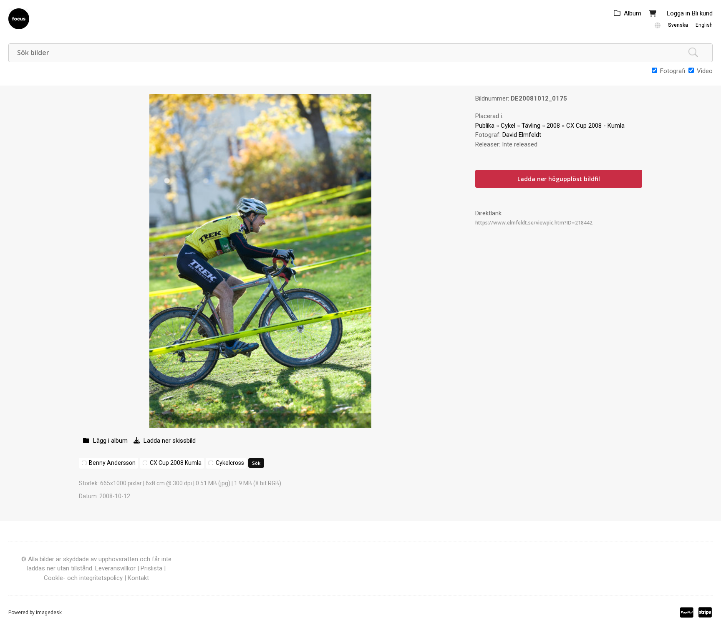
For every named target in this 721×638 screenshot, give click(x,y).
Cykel (508, 125)
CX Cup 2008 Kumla (176, 462)
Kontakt (138, 578)
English (704, 25)
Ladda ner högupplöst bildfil (558, 179)
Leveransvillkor (115, 568)
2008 (553, 125)
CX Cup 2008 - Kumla (595, 125)
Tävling (531, 125)
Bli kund (702, 13)
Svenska (678, 25)
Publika (484, 125)
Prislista (151, 568)
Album (632, 13)
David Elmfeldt (521, 135)
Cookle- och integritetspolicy (83, 578)
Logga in (678, 13)
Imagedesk (49, 612)
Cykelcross (230, 462)
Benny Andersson (112, 462)
